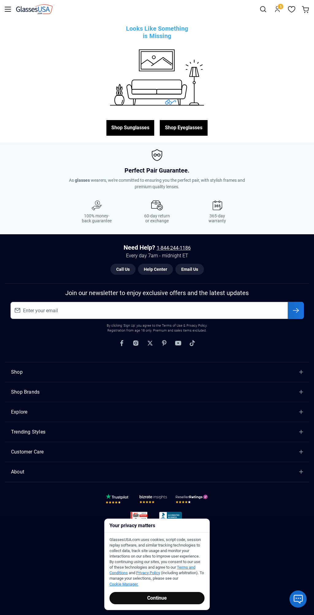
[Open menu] (8, 9)
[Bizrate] (153, 500)
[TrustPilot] (118, 500)
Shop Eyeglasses (183, 127)
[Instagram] (135, 343)
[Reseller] (192, 500)
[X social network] (149, 343)
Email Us (189, 269)
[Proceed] (296, 310)
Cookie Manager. (123, 584)
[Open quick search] (263, 9)
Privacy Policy (148, 572)
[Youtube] (178, 343)
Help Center (155, 269)
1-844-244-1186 (174, 248)
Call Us (123, 269)
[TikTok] (192, 343)
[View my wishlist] (292, 9)
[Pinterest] (164, 343)
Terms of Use (172, 326)
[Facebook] (121, 343)
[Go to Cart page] (306, 9)
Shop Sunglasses (130, 127)
